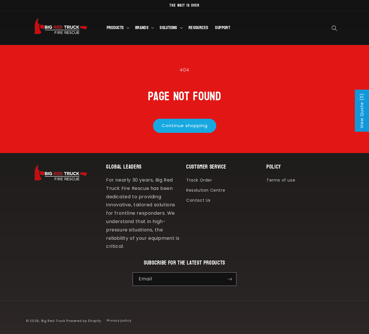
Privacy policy (119, 320)
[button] (117, 28)
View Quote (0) (362, 110)
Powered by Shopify (83, 320)
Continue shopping (185, 125)
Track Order (199, 180)
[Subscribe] (229, 279)
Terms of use (280, 180)
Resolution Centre (205, 190)
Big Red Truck (53, 320)
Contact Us (198, 200)
